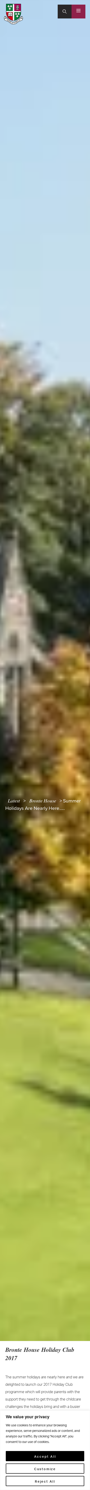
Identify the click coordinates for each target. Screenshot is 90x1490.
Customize (45, 1468)
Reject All (45, 1481)
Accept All (45, 1456)
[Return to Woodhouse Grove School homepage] (13, 14)
